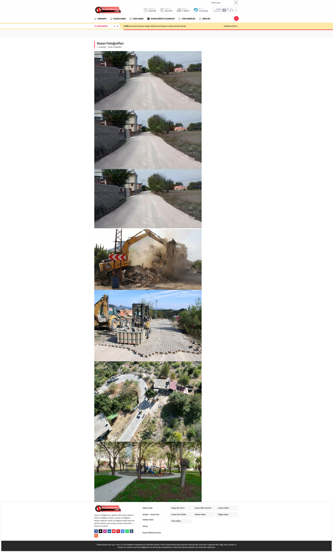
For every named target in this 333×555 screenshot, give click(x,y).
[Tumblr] (131, 531)
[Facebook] (96, 531)
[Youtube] (114, 531)
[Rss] (96, 535)
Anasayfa (102, 46)
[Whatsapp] (127, 531)
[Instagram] (105, 531)
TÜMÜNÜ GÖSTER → (231, 26)
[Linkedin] (109, 531)
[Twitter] (100, 531)
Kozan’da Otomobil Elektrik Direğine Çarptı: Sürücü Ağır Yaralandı (153, 26)
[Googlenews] (122, 531)
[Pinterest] (118, 531)
